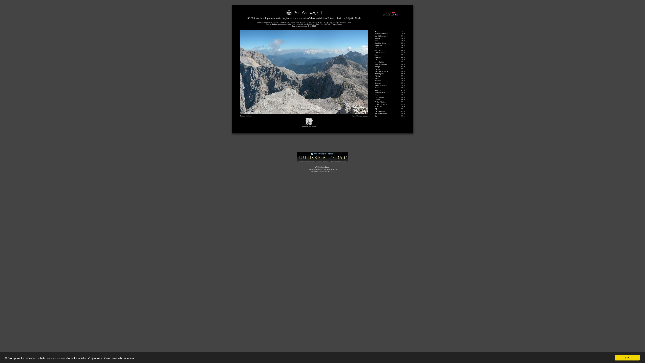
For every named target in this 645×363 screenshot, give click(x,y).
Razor (377, 78)
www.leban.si (332, 169)
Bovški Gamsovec (381, 36)
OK (627, 358)
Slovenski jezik (389, 15)
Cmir (376, 41)
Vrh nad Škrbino (381, 114)
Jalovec (377, 48)
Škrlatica (378, 83)
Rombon (378, 81)
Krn (376, 60)
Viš (376, 109)
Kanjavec (378, 57)
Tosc (376, 95)
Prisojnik (378, 76)
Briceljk (377, 38)
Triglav (377, 99)
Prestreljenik (379, 74)
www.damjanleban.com (317, 169)
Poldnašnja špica (381, 71)
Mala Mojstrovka (381, 64)
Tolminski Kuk (380, 92)
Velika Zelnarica (381, 104)
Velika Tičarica (380, 102)
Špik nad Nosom (381, 85)
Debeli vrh (378, 45)
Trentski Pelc (379, 97)
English (389, 13)
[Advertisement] (322, 144)
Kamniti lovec (380, 52)
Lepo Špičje (379, 62)
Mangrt (377, 67)
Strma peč (378, 90)
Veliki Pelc (378, 107)
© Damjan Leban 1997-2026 (322, 171)
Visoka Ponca (380, 111)
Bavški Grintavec (381, 34)
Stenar (377, 88)
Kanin (377, 55)
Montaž (377, 69)
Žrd (376, 116)
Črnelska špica (380, 43)
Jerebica (378, 50)
